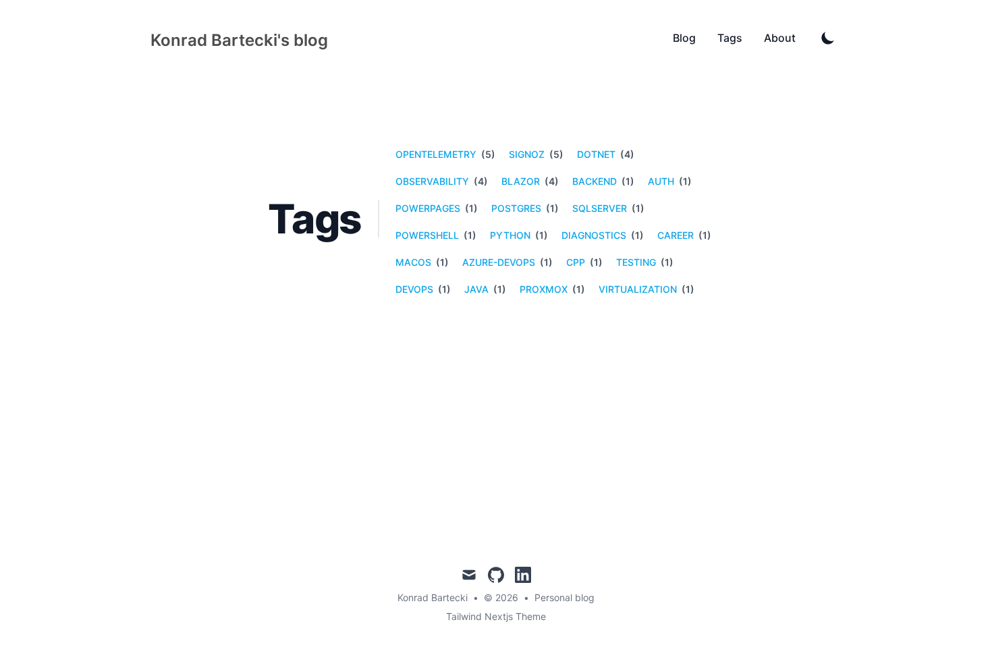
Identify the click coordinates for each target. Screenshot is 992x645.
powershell (427, 235)
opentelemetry (435, 154)
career (675, 235)
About (780, 38)
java (476, 289)
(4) (626, 154)
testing (636, 262)
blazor (520, 181)
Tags (729, 38)
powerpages (427, 208)
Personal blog (564, 597)
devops (414, 289)
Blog (684, 38)
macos (413, 262)
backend (594, 181)
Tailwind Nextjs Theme (496, 616)
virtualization (638, 289)
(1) (626, 181)
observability (432, 181)
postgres (516, 208)
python (510, 235)
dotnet (596, 154)
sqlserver (599, 208)
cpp (575, 262)
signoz (527, 154)
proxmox (544, 289)
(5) (487, 154)
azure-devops (498, 262)
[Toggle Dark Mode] (828, 38)
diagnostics (593, 235)
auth (661, 181)
